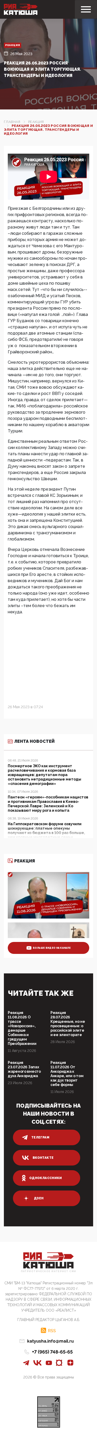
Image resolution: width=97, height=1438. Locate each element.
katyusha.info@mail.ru (50, 1341)
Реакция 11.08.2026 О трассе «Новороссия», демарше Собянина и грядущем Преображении (22, 1028)
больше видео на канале (52, 948)
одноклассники (45, 1178)
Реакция (12, 45)
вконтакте (43, 1158)
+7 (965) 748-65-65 (52, 1352)
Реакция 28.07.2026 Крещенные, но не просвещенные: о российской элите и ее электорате (67, 1024)
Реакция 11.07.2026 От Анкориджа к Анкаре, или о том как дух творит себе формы (66, 1073)
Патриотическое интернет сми (48, 1271)
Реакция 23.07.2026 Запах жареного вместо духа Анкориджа (24, 1069)
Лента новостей (34, 741)
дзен (38, 1198)
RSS (52, 1330)
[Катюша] (20, 9)
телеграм (40, 1137)
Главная (12, 122)
